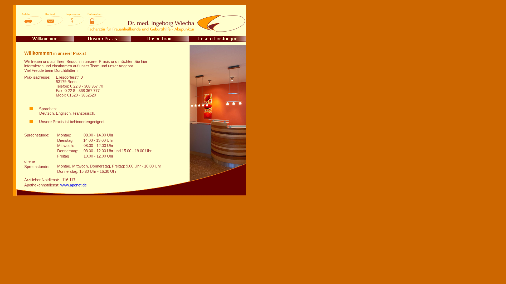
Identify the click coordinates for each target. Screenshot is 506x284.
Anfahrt (26, 14)
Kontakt (50, 14)
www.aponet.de (73, 185)
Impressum (73, 14)
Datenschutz (95, 14)
